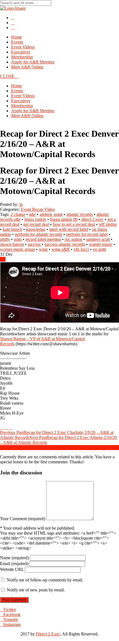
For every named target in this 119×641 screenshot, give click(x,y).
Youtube (10, 619)
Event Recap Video (38, 209)
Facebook (11, 614)
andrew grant (51, 214)
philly (5, 239)
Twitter (9, 609)
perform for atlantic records (38, 234)
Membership (22, 57)
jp (21, 204)
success (34, 244)
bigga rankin (35, 219)
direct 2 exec (92, 219)
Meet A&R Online (27, 67)
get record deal (36, 224)
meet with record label (68, 229)
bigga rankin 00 (63, 219)
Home (16, 37)
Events (17, 42)
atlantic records (79, 214)
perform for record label (87, 234)
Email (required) (14, 563)
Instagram (11, 624)
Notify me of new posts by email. (36, 590)
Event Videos (23, 47)
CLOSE (7, 76)
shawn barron (12, 244)
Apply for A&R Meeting (32, 62)
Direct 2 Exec (48, 634)
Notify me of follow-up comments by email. (45, 580)
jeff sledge (108, 224)
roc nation (73, 239)
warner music (100, 244)
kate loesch (12, 229)
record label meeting (43, 239)
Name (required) (14, 557)
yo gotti (99, 249)
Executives (20, 52)
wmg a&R (60, 249)
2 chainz (18, 214)
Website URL (12, 569)
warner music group (17, 249)
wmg (43, 249)
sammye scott (98, 239)
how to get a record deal (74, 224)
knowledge (35, 229)
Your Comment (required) (22, 518)
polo (18, 239)
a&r (32, 214)
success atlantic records (65, 244)
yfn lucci (81, 249)
